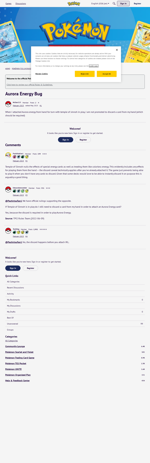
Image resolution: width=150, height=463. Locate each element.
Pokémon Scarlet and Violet (75, 352)
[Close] (117, 50)
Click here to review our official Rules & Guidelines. (30, 84)
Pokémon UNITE (75, 369)
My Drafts (75, 311)
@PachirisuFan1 (13, 200)
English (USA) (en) (99, 3)
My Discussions (14, 305)
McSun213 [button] (17, 102)
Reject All (84, 74)
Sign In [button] (66, 139)
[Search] (114, 3)
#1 (41, 105)
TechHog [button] (16, 229)
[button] (8, 104)
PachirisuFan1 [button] (18, 153)
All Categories (13, 281)
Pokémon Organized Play (75, 374)
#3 (26, 195)
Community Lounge (75, 346)
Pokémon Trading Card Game (75, 357)
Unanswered (75, 323)
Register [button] (83, 139)
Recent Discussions (15, 287)
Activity (10, 293)
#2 (26, 161)
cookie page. (93, 66)
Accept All (107, 74)
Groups (10, 329)
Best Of (10, 317)
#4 (26, 236)
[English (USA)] (73, 3)
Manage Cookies (41, 74)
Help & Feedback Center (75, 380)
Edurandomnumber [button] (20, 188)
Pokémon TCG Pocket (75, 363)
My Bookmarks (75, 299)
